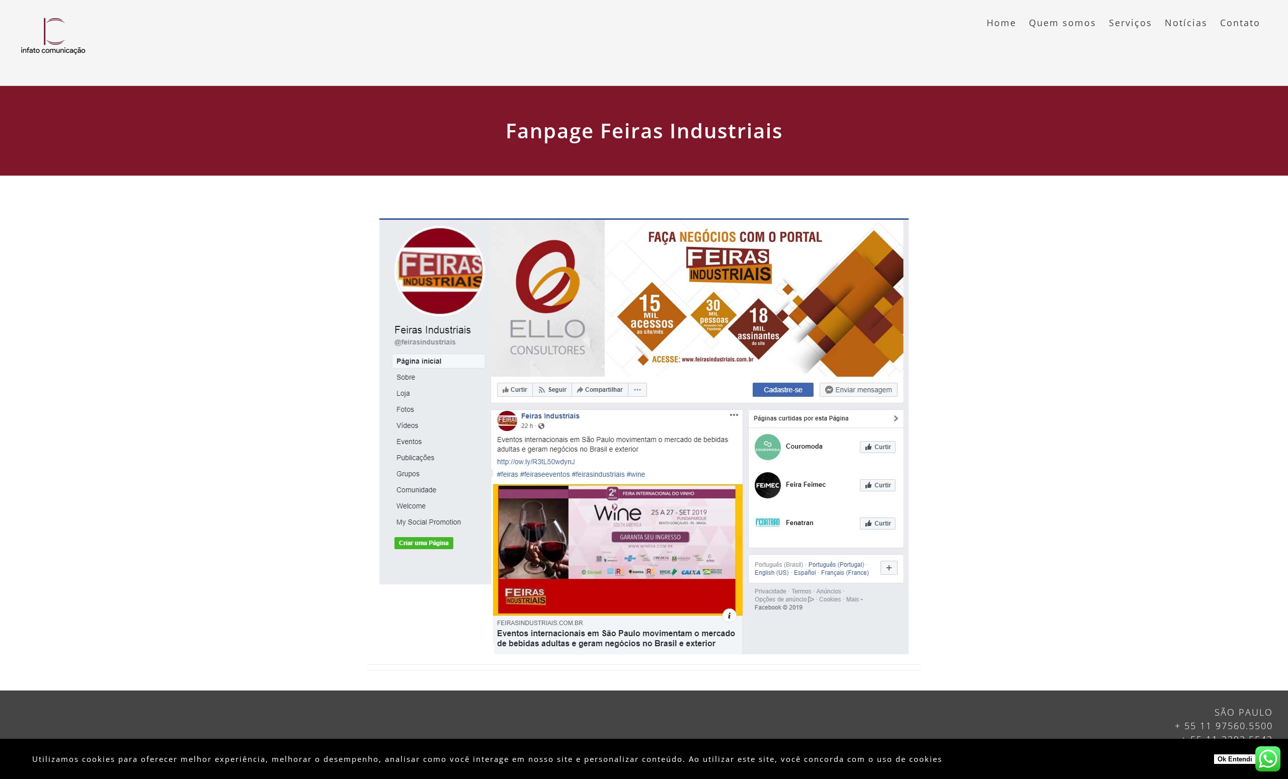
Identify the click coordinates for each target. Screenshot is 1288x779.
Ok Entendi (1235, 759)
